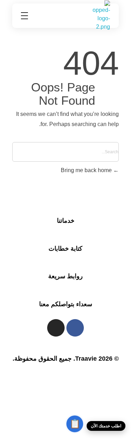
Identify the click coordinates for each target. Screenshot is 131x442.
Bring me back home (87, 170)
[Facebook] (75, 328)
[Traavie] (101, 15)
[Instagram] (56, 328)
